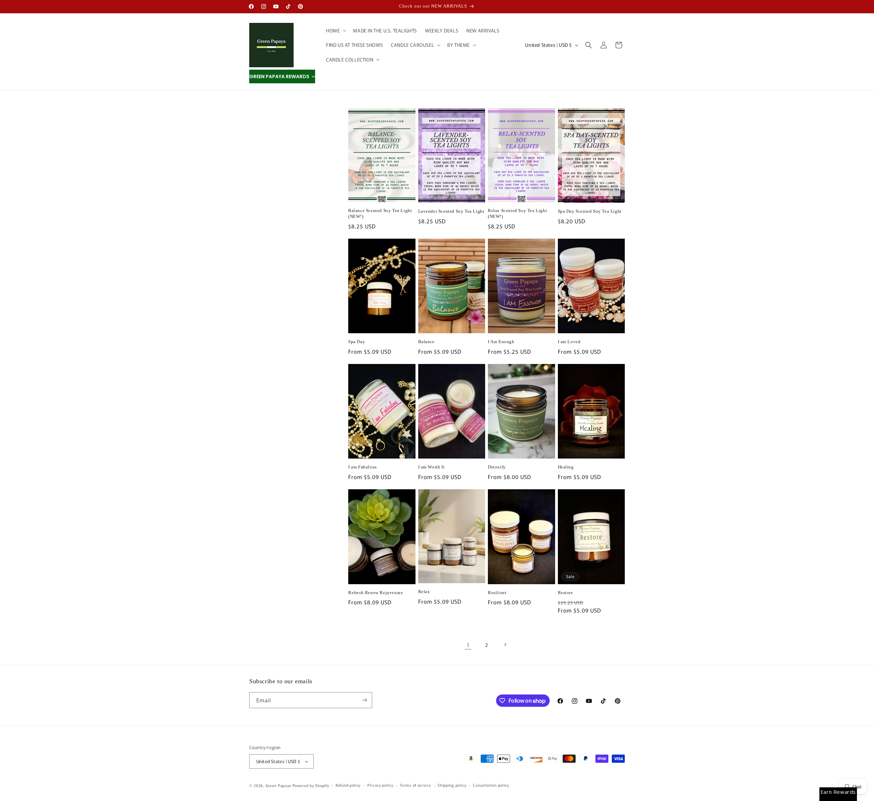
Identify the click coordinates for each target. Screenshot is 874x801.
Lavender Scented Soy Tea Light (451, 211)
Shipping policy (452, 785)
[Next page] (504, 644)
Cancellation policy (491, 785)
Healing (566, 466)
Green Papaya (278, 785)
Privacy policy (380, 785)
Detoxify (497, 466)
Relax (424, 591)
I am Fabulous (362, 466)
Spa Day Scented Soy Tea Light (590, 211)
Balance (426, 341)
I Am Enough (501, 341)
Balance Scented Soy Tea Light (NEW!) (380, 213)
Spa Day (356, 341)
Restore (565, 592)
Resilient (497, 592)
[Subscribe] (364, 700)
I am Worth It (431, 466)
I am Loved (569, 341)
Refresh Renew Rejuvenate (375, 592)
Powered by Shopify (311, 785)
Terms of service (415, 785)
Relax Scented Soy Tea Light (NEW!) (517, 213)
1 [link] (468, 645)
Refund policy (348, 785)
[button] (335, 30)
